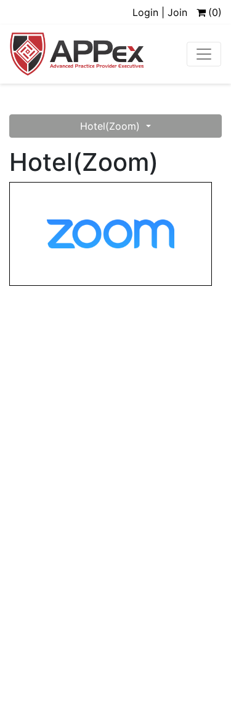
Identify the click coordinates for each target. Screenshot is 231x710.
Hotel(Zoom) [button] (111, 126)
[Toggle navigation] (204, 54)
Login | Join (159, 12)
